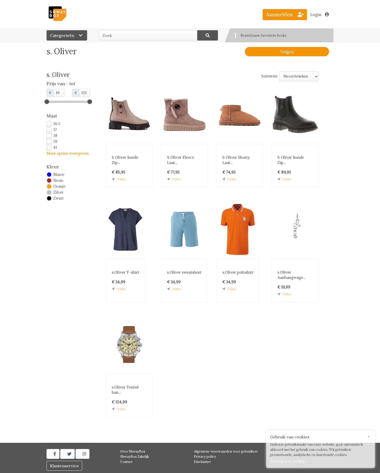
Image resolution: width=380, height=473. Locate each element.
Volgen (287, 51)
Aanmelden (280, 14)
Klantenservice (64, 465)
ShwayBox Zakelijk (134, 456)
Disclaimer (202, 462)
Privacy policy (205, 456)
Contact (126, 462)
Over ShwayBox (132, 451)
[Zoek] (207, 35)
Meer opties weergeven (68, 153)
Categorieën (62, 35)
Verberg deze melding (287, 461)
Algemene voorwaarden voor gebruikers (226, 451)
